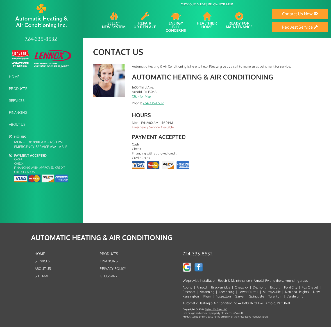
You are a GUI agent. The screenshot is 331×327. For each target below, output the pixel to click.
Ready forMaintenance (239, 25)
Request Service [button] (298, 27)
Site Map (42, 276)
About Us (17, 124)
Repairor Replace (145, 25)
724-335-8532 (153, 103)
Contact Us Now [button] (298, 13)
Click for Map (141, 96)
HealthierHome (207, 25)
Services (17, 100)
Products (18, 88)
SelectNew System (114, 25)
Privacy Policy (113, 268)
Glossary (109, 276)
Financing (18, 112)
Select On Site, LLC (216, 309)
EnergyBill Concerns (176, 26)
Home (14, 77)
